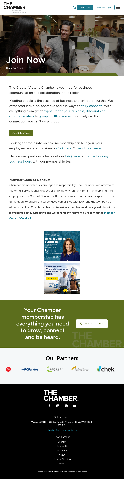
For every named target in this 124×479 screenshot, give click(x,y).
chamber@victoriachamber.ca (62, 430)
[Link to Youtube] (74, 406)
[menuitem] (94, 7)
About (62, 455)
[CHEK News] (101, 369)
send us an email (89, 148)
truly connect (91, 106)
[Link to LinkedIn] (57, 406)
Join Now (85, 7)
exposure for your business (64, 111)
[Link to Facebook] (49, 406)
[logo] (15, 7)
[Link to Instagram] (66, 406)
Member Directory (62, 459)
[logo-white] (61, 395)
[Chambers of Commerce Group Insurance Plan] (76, 369)
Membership (62, 446)
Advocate (62, 450)
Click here (63, 148)
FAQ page (72, 156)
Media (62, 463)
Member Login (104, 7)
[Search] (74, 7)
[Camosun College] (50, 369)
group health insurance (56, 116)
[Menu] (117, 7)
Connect (62, 441)
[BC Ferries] (25, 369)
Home (9, 68)
